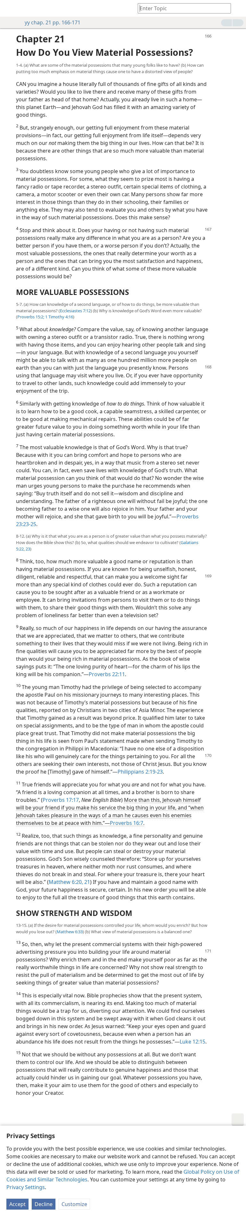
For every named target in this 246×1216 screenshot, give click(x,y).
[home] (9, 8)
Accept (17, 1204)
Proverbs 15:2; (30, 317)
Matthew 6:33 (70, 932)
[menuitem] (9, 8)
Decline (44, 1204)
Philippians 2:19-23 (140, 771)
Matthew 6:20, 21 (69, 881)
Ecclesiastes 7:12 (75, 311)
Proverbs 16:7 (126, 822)
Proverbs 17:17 (61, 799)
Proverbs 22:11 (107, 674)
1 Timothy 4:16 (58, 317)
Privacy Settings (25, 1187)
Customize (74, 1204)
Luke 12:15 (192, 1041)
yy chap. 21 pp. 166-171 (52, 22)
